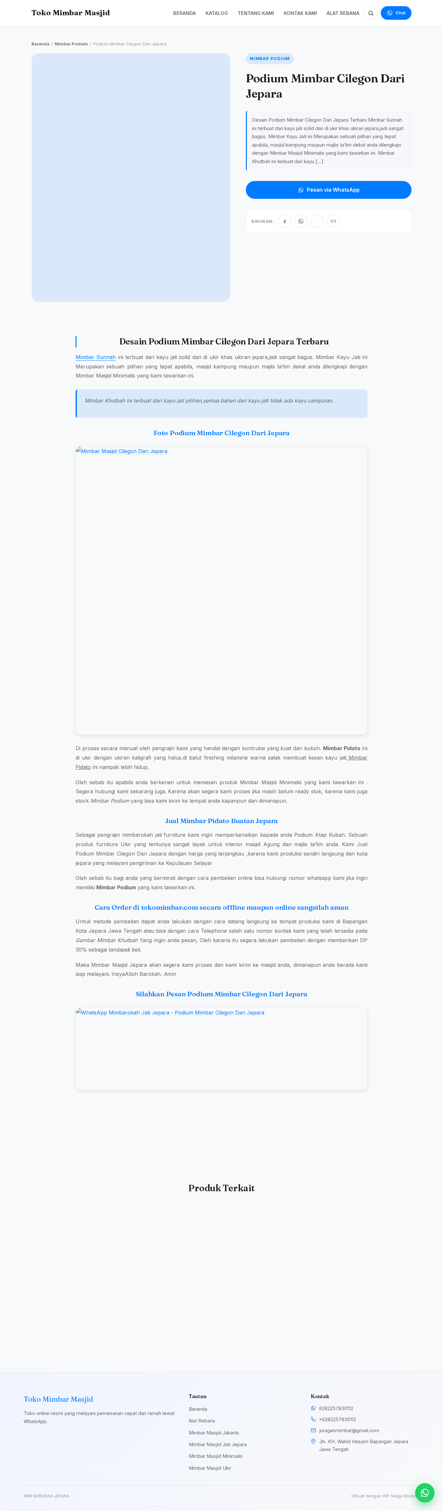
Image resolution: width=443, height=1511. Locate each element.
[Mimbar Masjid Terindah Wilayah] (75, 1254)
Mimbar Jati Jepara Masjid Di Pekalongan (365, 1318)
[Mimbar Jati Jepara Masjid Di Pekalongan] (367, 1254)
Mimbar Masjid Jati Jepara (218, 1444)
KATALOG (217, 13)
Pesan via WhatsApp (333, 189)
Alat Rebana (202, 1420)
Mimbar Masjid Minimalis (216, 1456)
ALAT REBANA (343, 13)
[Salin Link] (333, 221)
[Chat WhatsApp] (425, 1493)
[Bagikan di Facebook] (284, 221)
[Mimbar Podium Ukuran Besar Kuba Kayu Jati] (173, 1254)
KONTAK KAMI (300, 13)
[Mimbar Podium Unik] (270, 1254)
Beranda (40, 43)
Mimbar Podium (71, 43)
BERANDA (184, 13)
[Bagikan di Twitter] (317, 221)
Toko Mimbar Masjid (70, 12)
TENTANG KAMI (256, 13)
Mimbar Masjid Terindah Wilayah (71, 1318)
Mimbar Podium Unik (261, 1315)
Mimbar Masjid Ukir (210, 1468)
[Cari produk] (370, 13)
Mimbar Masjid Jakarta (214, 1432)
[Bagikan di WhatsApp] (300, 221)
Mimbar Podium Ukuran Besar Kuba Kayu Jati (168, 1318)
